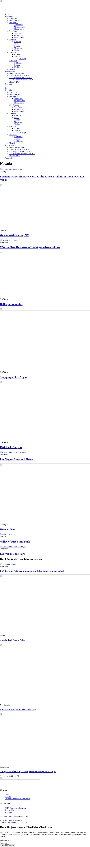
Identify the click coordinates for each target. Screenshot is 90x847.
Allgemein (13, 18)
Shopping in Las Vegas (13, 377)
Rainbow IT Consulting (18, 822)
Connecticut (18, 25)
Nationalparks (14, 21)
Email (2, 843)
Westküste (13, 61)
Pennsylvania (19, 37)
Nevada (17, 57)
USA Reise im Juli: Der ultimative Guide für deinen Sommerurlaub (32, 571)
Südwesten (13, 52)
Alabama (17, 42)
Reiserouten (9, 84)
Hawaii (12, 69)
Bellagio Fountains (11, 304)
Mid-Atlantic (14, 31)
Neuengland (13, 23)
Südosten (12, 40)
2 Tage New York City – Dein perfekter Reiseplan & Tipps (28, 771)
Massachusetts (19, 27)
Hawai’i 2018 (14, 82)
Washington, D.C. (20, 35)
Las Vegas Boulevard (12, 553)
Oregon (17, 65)
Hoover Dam (7, 529)
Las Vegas (22, 59)
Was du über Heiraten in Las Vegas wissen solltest (30, 247)
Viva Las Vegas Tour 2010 (19, 76)
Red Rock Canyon (11, 447)
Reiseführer (9, 16)
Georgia (17, 46)
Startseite (8, 14)
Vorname (3, 841)
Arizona (17, 54)
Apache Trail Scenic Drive (12, 640)
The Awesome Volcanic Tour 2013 (22, 80)
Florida (16, 44)
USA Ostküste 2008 (16, 73)
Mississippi (18, 48)
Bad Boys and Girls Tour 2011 (20, 78)
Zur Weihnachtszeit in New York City (18, 709)
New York (18, 33)
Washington (18, 67)
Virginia (17, 50)
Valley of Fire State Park (15, 541)
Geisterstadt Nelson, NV (14, 235)
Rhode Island (19, 29)
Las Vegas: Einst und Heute (16, 459)
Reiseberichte (10, 71)
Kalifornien (18, 63)
